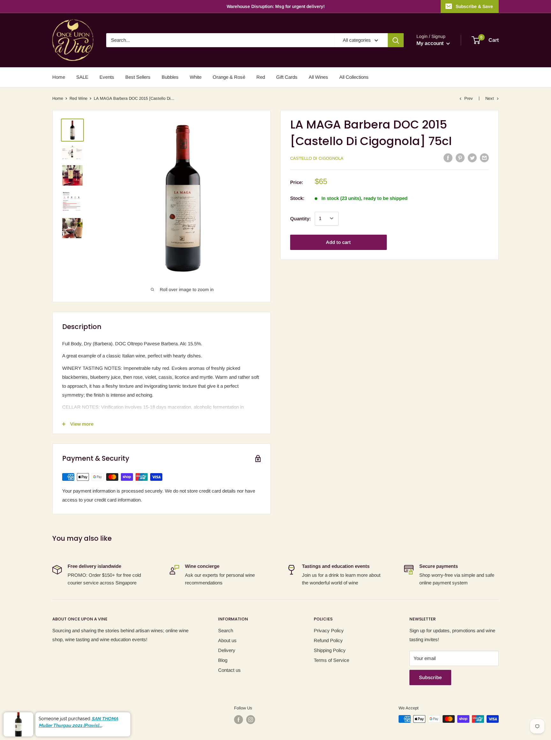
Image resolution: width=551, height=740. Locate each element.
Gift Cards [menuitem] (287, 77)
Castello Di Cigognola (316, 158)
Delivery (226, 650)
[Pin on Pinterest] (460, 157)
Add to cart (338, 242)
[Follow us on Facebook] (238, 719)
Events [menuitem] (106, 77)
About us (227, 640)
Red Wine (78, 98)
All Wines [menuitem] (318, 77)
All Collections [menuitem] (354, 77)
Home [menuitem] (58, 77)
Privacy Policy (329, 630)
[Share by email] (484, 157)
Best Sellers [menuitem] (138, 77)
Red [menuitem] (260, 77)
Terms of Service (331, 660)
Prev (468, 98)
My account (430, 43)
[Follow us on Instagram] (250, 719)
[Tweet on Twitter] (472, 157)
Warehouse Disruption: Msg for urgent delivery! (276, 6)
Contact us (229, 670)
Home (57, 98)
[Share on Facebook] (448, 157)
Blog (222, 660)
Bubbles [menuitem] (170, 77)
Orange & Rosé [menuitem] (229, 77)
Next (489, 98)
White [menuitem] (196, 77)
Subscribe (430, 677)
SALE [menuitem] (82, 77)
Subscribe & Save (474, 6)
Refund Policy (328, 640)
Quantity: (300, 218)
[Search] (396, 40)
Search (225, 630)
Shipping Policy (330, 650)
